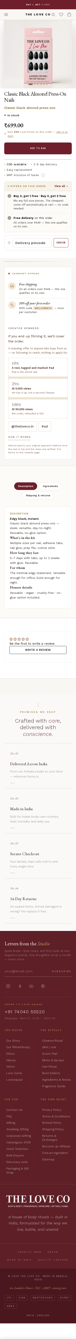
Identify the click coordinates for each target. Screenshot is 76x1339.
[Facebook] (19, 986)
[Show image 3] (38, 84)
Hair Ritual (49, 1066)
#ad (45, 426)
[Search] (53, 14)
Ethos (10, 1053)
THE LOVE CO (38, 14)
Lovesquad (14, 1079)
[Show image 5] (44, 84)
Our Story (13, 1040)
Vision (10, 1066)
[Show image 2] (35, 84)
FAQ (9, 1116)
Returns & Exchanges (49, 1137)
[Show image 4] (41, 84)
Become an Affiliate (56, 1146)
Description (25, 486)
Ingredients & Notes (56, 1079)
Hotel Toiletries (17, 1148)
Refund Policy (52, 1122)
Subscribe (62, 971)
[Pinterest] (42, 986)
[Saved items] (61, 14)
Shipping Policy (53, 1129)
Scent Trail (49, 1053)
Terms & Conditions (56, 1116)
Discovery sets (17, 1162)
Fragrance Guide (53, 1086)
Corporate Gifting (18, 1135)
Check (61, 242)
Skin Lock (49, 1047)
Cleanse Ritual (52, 1040)
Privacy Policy (51, 1109)
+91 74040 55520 (25, 1011)
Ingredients (50, 486)
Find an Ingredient (55, 1152)
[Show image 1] (30, 84)
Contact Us (14, 1109)
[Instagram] (8, 986)
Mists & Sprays (53, 1060)
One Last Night (47, 3)
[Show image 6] (47, 84)
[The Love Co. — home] (38, 1201)
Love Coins (14, 1073)
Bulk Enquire (15, 1155)
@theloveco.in (22, 426)
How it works (19, 437)
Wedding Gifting (17, 1129)
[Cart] (69, 14)
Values (11, 1060)
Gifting (10, 1122)
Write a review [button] (38, 649)
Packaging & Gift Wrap (17, 1170)
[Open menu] (6, 14)
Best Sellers (51, 1073)
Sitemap (48, 1159)
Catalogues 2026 (18, 1142)
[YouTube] (31, 986)
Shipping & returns (38, 495)
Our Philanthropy (18, 1047)
